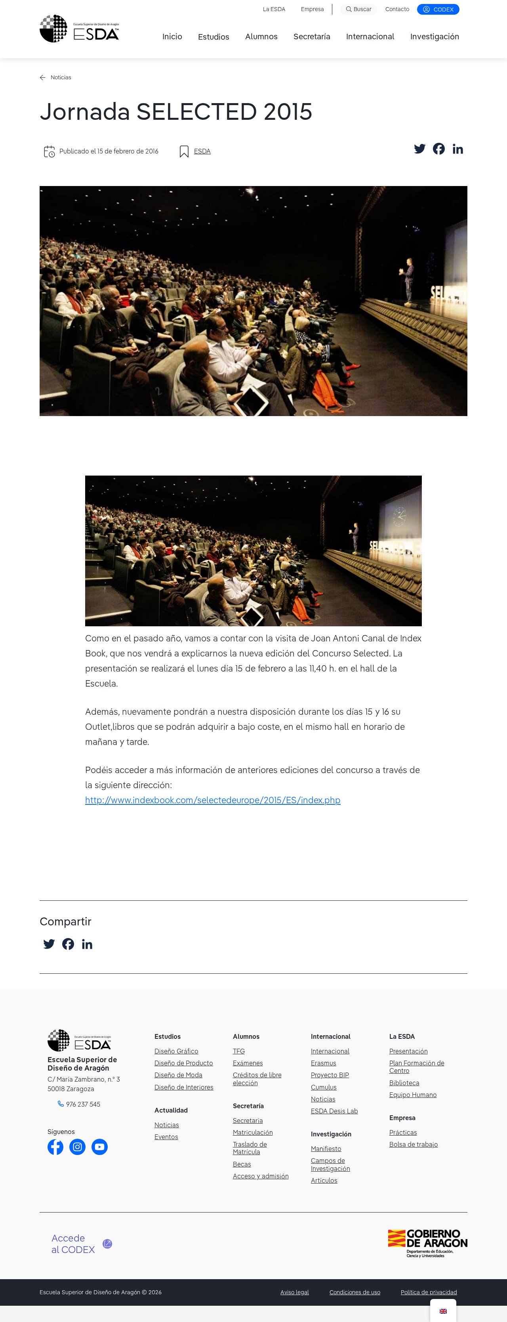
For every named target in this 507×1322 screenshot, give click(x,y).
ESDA (202, 151)
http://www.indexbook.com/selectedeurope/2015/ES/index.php (213, 800)
